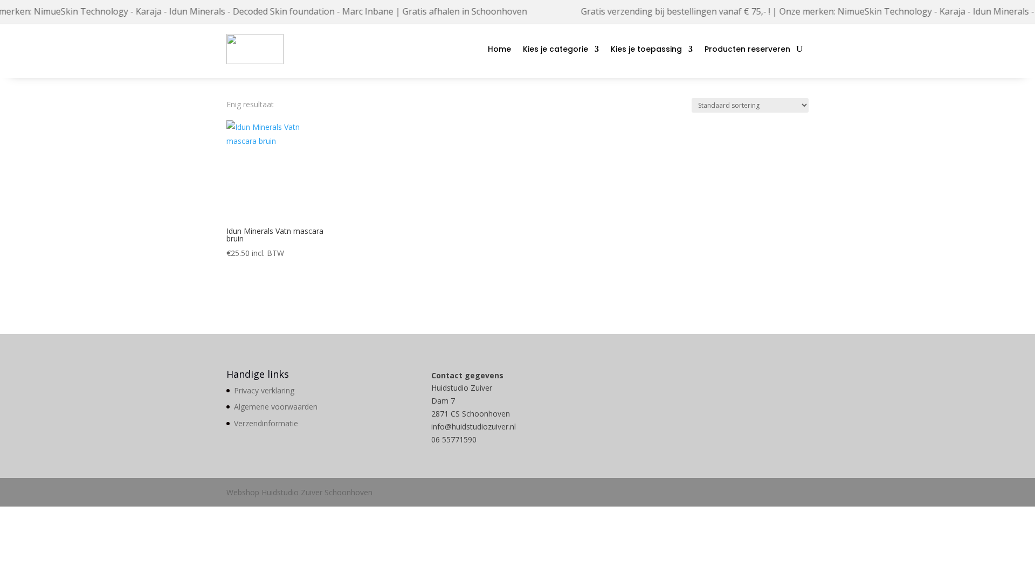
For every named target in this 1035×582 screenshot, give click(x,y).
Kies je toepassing (646, 49)
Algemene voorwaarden (276, 406)
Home (499, 49)
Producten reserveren (747, 49)
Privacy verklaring (264, 390)
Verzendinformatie (266, 423)
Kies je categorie (555, 49)
